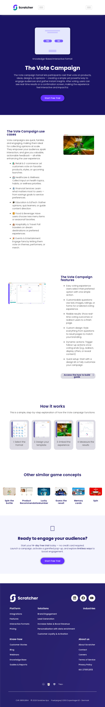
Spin (95, 500)
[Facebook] (83, 598)
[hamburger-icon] (41, 7)
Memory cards (78, 502)
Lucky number (44, 502)
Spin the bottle (9, 502)
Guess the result (61, 502)
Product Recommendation (30, 502)
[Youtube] (91, 598)
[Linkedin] (74, 598)
